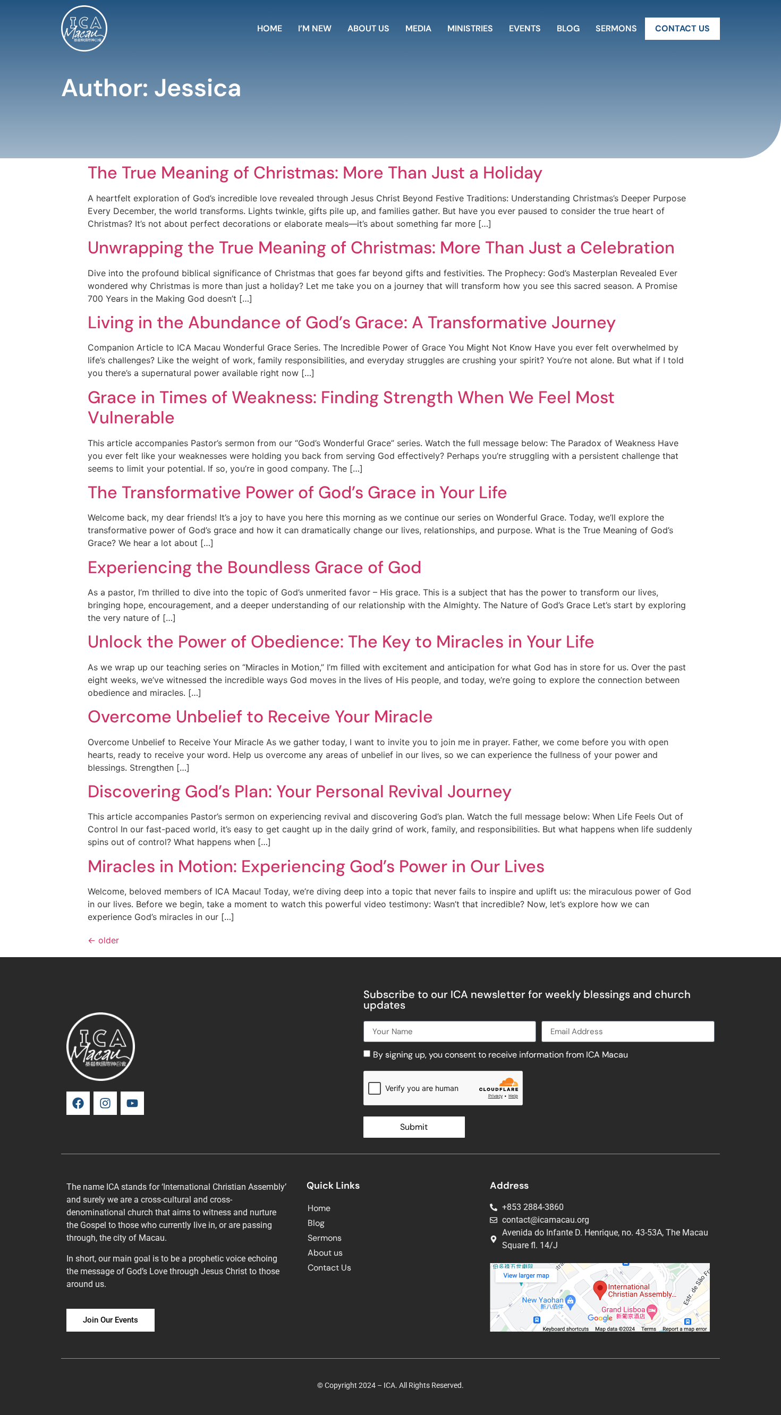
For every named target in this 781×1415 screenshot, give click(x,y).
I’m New (315, 28)
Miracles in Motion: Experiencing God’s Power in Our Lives (316, 866)
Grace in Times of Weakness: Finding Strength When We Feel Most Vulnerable (351, 407)
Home (269, 28)
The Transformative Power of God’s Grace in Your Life (297, 492)
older (103, 940)
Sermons (616, 28)
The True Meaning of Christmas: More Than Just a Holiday (315, 172)
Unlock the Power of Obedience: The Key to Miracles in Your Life (341, 641)
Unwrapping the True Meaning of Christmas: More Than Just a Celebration (381, 247)
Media (418, 28)
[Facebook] (78, 1103)
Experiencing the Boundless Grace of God (254, 567)
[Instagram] (105, 1103)
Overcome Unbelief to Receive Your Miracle (260, 716)
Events (525, 28)
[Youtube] (132, 1103)
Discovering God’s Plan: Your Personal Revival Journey (300, 791)
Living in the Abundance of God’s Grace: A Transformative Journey (352, 322)
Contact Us (682, 28)
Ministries (470, 28)
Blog (568, 28)
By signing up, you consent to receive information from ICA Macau (500, 1054)
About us (368, 28)
